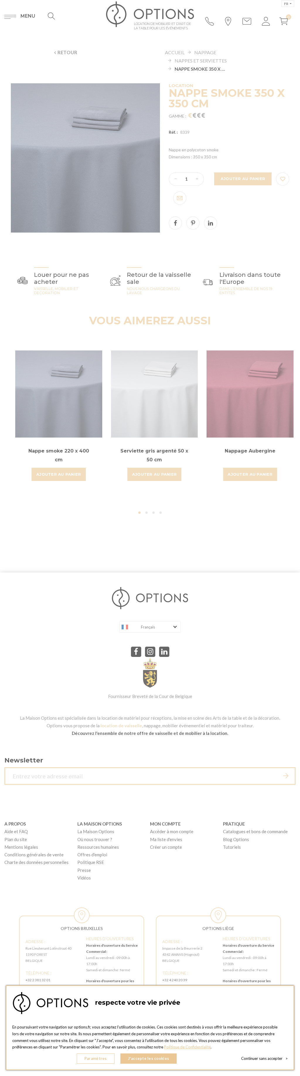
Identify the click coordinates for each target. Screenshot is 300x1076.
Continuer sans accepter (264, 1058)
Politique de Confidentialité (187, 1047)
